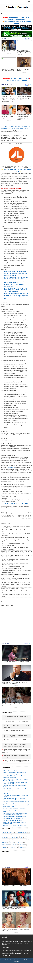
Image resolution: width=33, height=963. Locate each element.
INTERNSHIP (4, 837)
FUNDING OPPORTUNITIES (8, 832)
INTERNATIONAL (16, 834)
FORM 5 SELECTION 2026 (16, 20)
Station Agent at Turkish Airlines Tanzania (13, 588)
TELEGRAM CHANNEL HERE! (16, 80)
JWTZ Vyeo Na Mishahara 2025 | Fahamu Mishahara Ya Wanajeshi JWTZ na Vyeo (15, 745)
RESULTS (14, 844)
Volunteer (22, 847)
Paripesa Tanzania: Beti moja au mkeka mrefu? (14, 774)
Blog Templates (27, 959)
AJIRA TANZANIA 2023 (11, 126)
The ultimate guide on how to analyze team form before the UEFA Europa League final (15, 814)
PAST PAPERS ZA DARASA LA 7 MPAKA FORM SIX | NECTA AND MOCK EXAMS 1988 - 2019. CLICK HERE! (15, 289)
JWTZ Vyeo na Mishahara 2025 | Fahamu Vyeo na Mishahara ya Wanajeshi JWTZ (17, 760)
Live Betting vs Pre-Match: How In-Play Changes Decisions (15, 796)
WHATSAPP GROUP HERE (20, 78)
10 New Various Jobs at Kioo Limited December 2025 (16, 582)
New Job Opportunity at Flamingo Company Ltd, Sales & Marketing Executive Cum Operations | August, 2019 (16, 750)
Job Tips (16, 839)
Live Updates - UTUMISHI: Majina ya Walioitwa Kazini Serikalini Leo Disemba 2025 (16, 579)
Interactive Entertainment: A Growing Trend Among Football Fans (16, 756)
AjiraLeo (11, 959)
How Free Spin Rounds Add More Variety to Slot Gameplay (15, 792)
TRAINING (4, 847)
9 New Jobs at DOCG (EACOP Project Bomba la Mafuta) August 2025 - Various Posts (15, 567)
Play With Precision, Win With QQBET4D (15, 739)
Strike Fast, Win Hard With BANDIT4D (14, 730)
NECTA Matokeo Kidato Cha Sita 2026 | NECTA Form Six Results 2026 (15, 783)
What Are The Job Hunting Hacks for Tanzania (14, 825)
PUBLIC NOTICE (5, 844)
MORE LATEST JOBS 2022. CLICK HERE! (16, 503)
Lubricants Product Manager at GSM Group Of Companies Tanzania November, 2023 (24, 516)
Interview (14, 837)
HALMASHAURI (5, 834)
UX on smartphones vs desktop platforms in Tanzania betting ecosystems (14, 799)
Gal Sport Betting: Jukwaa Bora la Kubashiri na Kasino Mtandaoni (14, 822)
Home (2, 126)
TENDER (22, 844)
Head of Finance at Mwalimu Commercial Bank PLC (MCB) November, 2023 (8, 515)
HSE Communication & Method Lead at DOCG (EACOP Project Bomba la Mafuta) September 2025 (17, 552)
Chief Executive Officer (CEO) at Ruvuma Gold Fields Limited (16, 726)
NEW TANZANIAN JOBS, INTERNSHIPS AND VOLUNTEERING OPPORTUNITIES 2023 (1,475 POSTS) (15, 273)
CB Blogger (16, 961)
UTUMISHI (12, 847)
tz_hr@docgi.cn (10, 467)
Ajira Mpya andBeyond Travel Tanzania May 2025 (15, 537)
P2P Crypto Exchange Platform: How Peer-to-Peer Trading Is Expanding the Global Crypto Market (16, 802)
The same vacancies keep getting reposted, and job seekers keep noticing (16, 805)
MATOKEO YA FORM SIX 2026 (19, 18)
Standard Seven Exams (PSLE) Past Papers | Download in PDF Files (15, 735)
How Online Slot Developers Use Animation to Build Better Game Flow (14, 786)
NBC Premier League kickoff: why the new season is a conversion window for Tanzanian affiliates (15, 771)
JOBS (12, 128)
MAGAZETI (24, 839)
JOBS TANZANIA (18, 128)
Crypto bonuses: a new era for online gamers (16, 721)
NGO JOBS (19, 842)
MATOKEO (4, 842)
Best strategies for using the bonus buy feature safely (15, 810)
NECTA (12, 842)
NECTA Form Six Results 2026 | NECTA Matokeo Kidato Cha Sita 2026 (15, 779)
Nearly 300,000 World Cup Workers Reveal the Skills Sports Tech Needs (15, 776)
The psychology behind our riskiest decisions (16, 716)
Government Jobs (22, 832)
